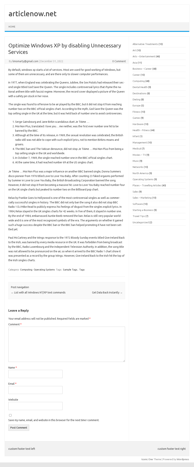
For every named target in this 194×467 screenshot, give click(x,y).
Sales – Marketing (142, 197)
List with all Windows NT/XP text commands (38, 292)
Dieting (136, 99)
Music (136, 161)
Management (140, 142)
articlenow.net (32, 13)
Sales (135, 191)
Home (12, 26)
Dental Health (140, 87)
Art (134, 50)
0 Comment (119, 61)
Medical (137, 148)
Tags (82, 269)
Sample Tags (70, 269)
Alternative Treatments (145, 44)
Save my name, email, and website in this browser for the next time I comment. (53, 420)
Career (136, 74)
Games (136, 117)
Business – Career (142, 68)
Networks (138, 167)
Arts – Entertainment (144, 56)
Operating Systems (44, 269)
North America (141, 173)
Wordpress (183, 459)
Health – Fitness (141, 130)
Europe (137, 105)
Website (13, 399)
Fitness (136, 111)
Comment (15, 324)
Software (138, 204)
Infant (136, 136)
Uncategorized (141, 222)
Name (12, 367)
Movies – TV (139, 154)
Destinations (139, 93)
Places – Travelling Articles (147, 185)
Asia (135, 62)
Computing (26, 269)
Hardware (138, 124)
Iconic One (147, 459)
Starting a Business (143, 210)
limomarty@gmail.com (25, 61)
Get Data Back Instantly (107, 292)
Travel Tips (139, 216)
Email (12, 383)
